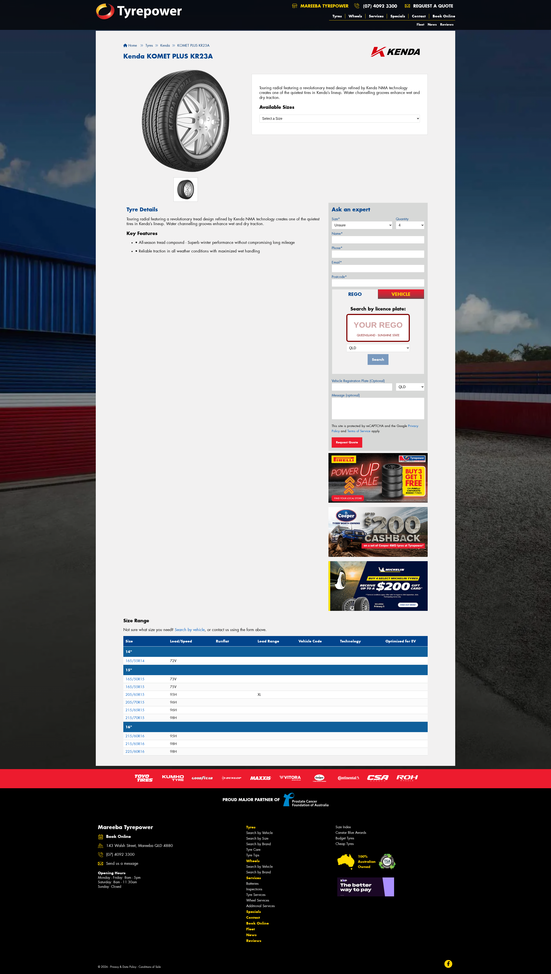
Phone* (337, 248)
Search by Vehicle (259, 833)
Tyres (337, 16)
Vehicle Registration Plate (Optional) (358, 381)
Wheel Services (257, 900)
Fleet (420, 24)
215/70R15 (134, 718)
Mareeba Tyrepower (323, 6)
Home (132, 45)
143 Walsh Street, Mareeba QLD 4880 (139, 845)
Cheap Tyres (345, 844)
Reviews (446, 24)
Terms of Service (358, 431)
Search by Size (257, 838)
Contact (419, 16)
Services (376, 16)
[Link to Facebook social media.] (448, 964)
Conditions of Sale (150, 967)
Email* (337, 262)
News (432, 24)
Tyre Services (255, 895)
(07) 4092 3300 (380, 6)
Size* (336, 219)
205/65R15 (134, 694)
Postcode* (339, 277)
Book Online (444, 16)
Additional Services (260, 906)
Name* (337, 233)
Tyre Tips (252, 855)
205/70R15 (134, 702)
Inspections (254, 889)
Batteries (252, 883)
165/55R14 (134, 661)
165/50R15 (134, 679)
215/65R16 (134, 744)
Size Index (343, 827)
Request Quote (347, 442)
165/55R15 (134, 687)
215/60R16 (134, 736)
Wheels (355, 16)
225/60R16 (134, 751)
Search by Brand (258, 844)
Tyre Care (253, 849)
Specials (397, 16)
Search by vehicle (190, 629)
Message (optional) (346, 395)
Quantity (402, 219)
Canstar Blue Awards (351, 832)
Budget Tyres (345, 838)
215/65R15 (134, 710)
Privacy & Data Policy (123, 967)
